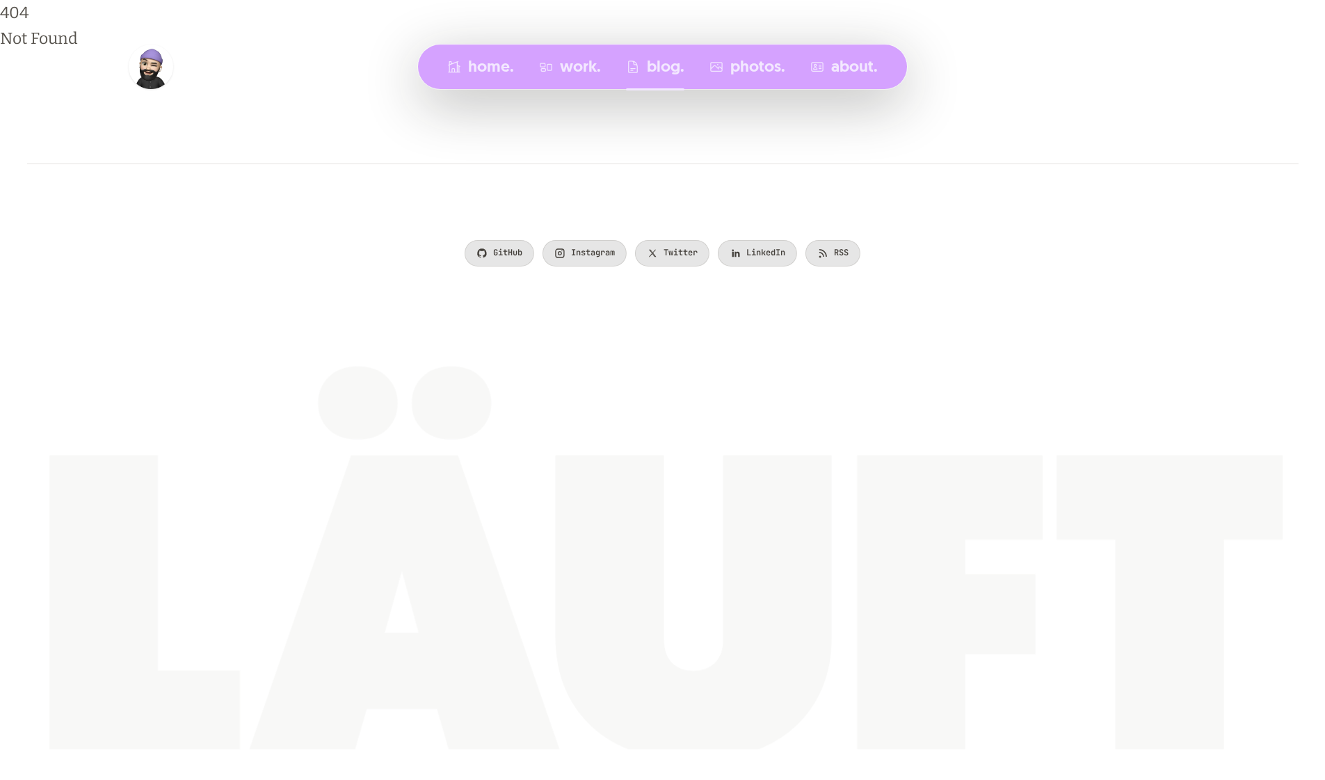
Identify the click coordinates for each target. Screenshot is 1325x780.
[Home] (151, 67)
